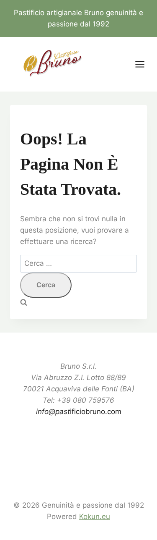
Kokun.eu (94, 516)
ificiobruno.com (78, 411)
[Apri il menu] (144, 64)
